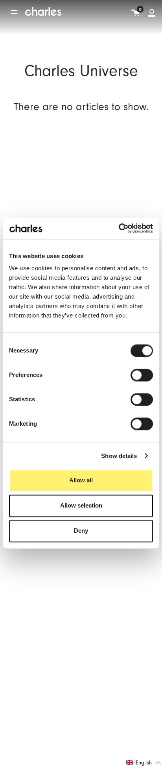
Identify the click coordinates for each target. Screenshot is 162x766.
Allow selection (81, 505)
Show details (119, 455)
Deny (81, 531)
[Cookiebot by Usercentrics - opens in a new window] (118, 228)
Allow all (81, 480)
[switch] (142, 375)
